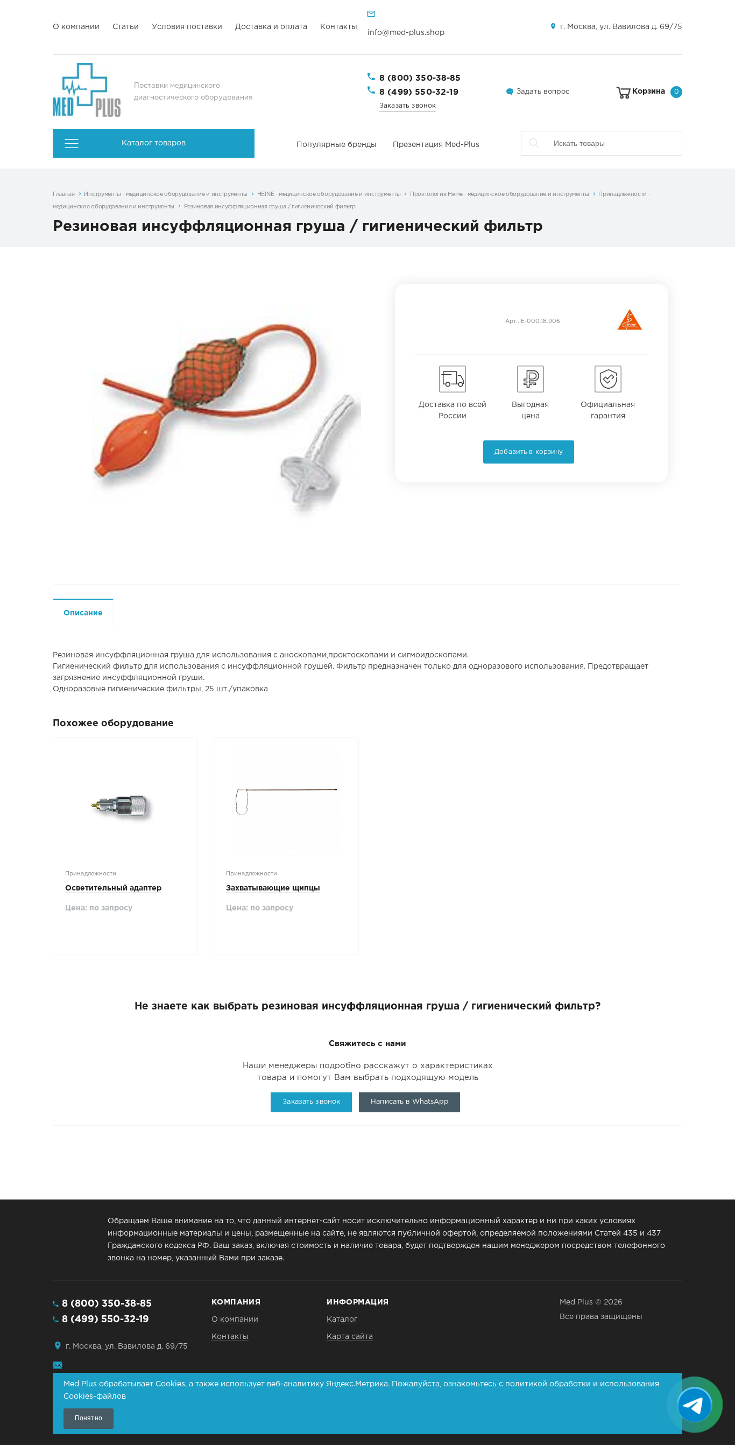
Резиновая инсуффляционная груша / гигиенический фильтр (270, 206)
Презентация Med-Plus (436, 145)
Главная (64, 194)
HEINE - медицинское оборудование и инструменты (329, 194)
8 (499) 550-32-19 (419, 92)
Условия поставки (187, 27)
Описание (83, 613)
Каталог (342, 1319)
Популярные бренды (336, 145)
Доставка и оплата (271, 27)
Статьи (125, 27)
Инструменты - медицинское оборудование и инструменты (166, 194)
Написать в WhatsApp (409, 1102)
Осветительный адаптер (113, 888)
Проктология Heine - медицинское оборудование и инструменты (499, 194)
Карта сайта (350, 1337)
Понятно (88, 1418)
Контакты (338, 27)
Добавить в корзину (528, 452)
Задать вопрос (543, 92)
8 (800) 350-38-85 (420, 78)
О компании (76, 27)
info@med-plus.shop (405, 33)
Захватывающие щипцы (273, 888)
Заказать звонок (407, 106)
